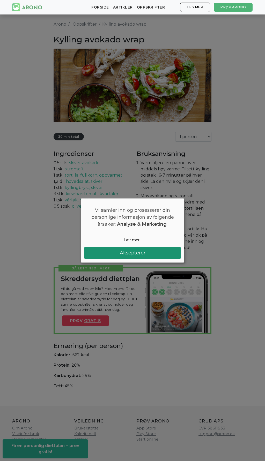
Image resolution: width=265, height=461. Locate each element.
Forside (100, 7)
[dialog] (132, 230)
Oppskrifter (151, 7)
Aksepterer (132, 253)
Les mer (195, 7)
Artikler (123, 7)
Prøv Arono (233, 7)
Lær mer (131, 239)
